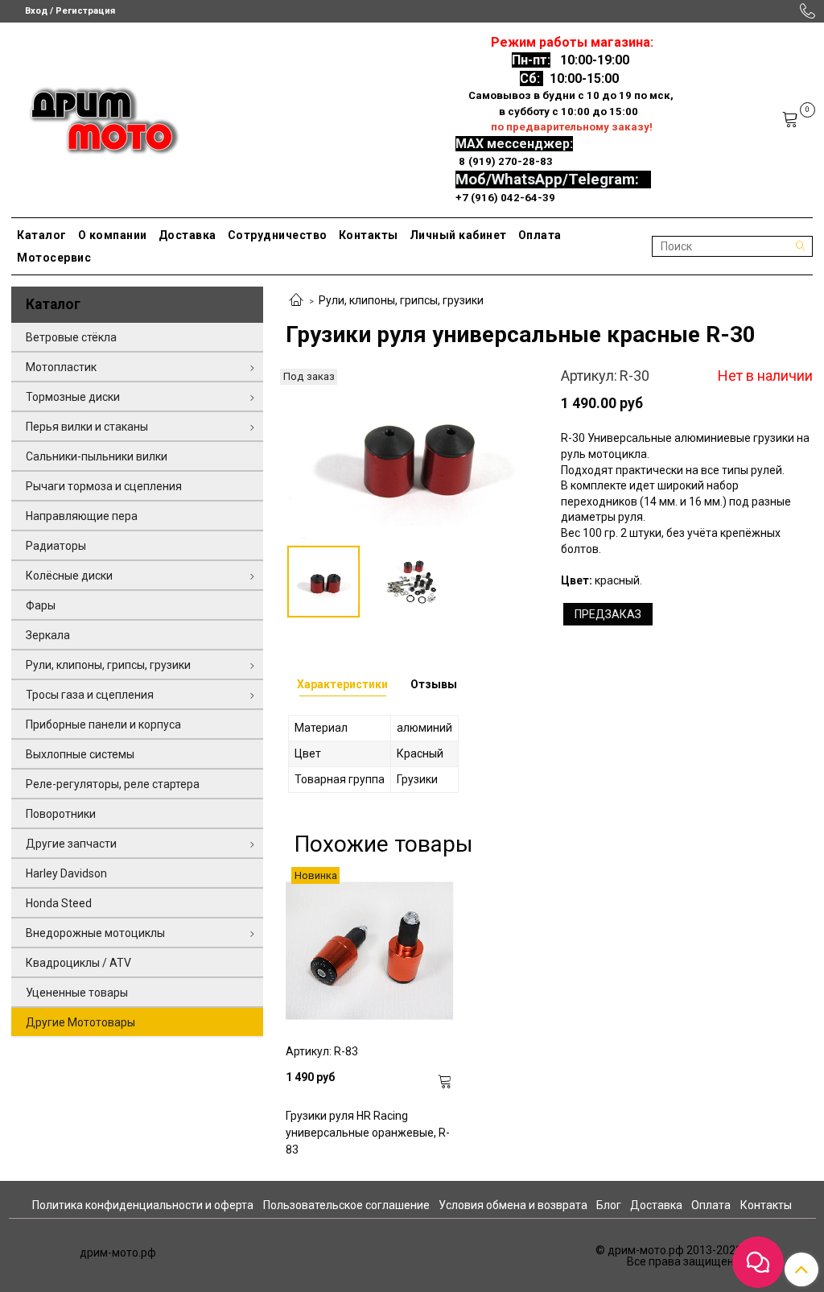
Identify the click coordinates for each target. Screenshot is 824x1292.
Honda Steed (59, 903)
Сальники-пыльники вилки (96, 456)
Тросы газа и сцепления (90, 694)
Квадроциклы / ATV (78, 962)
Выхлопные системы (80, 754)
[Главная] (296, 301)
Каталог (42, 235)
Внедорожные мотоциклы (95, 933)
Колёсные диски (69, 575)
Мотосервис (54, 257)
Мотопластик (61, 367)
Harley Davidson (66, 873)
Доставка (187, 235)
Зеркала (48, 635)
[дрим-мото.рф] (97, 116)
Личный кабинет (458, 235)
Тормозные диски (73, 396)
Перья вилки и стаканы (87, 426)
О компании (112, 235)
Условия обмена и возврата (513, 1205)
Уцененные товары (77, 992)
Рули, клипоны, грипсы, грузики (401, 300)
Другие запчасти (71, 843)
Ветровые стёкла (71, 337)
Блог (608, 1205)
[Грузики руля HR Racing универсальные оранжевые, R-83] (369, 950)
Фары (41, 605)
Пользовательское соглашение (346, 1205)
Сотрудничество (278, 235)
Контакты (368, 235)
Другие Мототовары (80, 1022)
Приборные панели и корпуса (103, 724)
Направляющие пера (82, 516)
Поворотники (61, 813)
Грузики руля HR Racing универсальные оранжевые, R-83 (368, 1132)
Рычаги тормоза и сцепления (104, 486)
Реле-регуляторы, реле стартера (113, 784)
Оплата (540, 235)
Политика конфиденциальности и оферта (142, 1205)
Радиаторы (56, 545)
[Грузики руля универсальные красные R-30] (412, 452)
